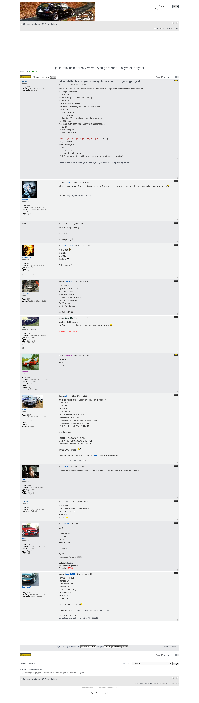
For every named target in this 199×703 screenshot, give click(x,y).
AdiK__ (67, 396)
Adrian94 (68, 502)
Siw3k (66, 524)
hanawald (68, 182)
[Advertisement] (89, 47)
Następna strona (170, 647)
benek (66, 85)
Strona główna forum (31, 24)
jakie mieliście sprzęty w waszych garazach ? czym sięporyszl (99, 68)
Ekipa (136, 683)
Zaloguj (175, 28)
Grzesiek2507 (69, 574)
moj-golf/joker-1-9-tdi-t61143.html (79, 196)
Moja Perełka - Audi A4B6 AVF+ (70, 461)
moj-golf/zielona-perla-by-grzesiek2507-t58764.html (90, 610)
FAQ (157, 28)
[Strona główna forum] (99, 11)
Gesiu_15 (68, 318)
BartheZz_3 (68, 246)
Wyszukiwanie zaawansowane (167, 9)
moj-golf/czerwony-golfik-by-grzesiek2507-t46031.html (79, 618)
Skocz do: (126, 663)
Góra (177, 158)
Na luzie (53, 24)
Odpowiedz (24, 76)
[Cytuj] (176, 80)
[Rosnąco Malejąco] (119, 647)
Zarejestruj (166, 28)
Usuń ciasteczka (145, 683)
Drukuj (172, 23)
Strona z (168, 77)
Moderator (33, 71)
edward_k (68, 355)
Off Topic (45, 24)
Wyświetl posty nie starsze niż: (68, 647)
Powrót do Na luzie (28, 663)
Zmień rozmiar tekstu (176, 23)
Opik (66, 467)
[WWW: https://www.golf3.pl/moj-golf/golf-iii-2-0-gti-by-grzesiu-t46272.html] (23, 348)
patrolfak (68, 282)
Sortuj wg (100, 647)
